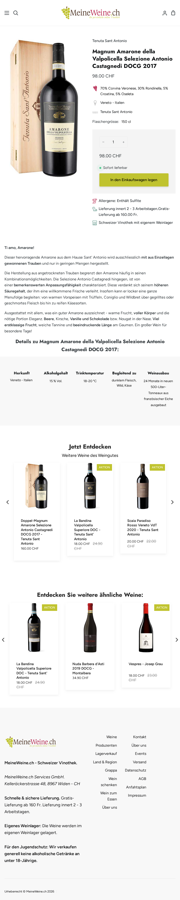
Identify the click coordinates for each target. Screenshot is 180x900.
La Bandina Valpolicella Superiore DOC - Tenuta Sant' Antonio (87, 530)
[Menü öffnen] (5, 13)
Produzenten (106, 745)
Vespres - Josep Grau (146, 664)
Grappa (111, 770)
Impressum (137, 795)
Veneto (106, 103)
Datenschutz (135, 770)
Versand (139, 762)
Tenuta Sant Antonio (109, 41)
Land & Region (105, 762)
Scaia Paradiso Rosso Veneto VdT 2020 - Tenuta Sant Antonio (142, 528)
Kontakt (139, 737)
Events (140, 753)
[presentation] (7, 502)
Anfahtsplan (136, 787)
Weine (111, 737)
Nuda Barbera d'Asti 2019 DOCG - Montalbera (88, 668)
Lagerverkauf (106, 753)
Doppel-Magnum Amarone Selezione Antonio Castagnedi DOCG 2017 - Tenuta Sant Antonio (37, 532)
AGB (142, 778)
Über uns (109, 807)
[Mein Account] (163, 13)
